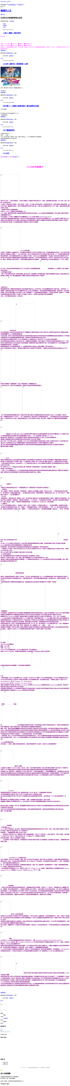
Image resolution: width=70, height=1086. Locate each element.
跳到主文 (3, 14)
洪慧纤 (2, 1029)
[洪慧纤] (1, 1030)
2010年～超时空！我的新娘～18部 (15, 64)
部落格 (5, 25)
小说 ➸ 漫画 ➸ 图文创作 (12, 33)
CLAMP (6, 153)
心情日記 (12, 21)
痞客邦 (8, 53)
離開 (8, 1083)
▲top (2, 58)
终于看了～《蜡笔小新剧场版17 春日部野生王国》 (21, 106)
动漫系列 (11, 55)
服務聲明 (48, 1067)
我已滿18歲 (3, 1083)
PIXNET (24, 1067)
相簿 (4, 23)
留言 (11, 53)
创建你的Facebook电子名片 (5, 1031)
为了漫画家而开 (9, 130)
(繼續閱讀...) (3, 50)
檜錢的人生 (6, 10)
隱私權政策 (42, 1067)
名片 (4, 27)
